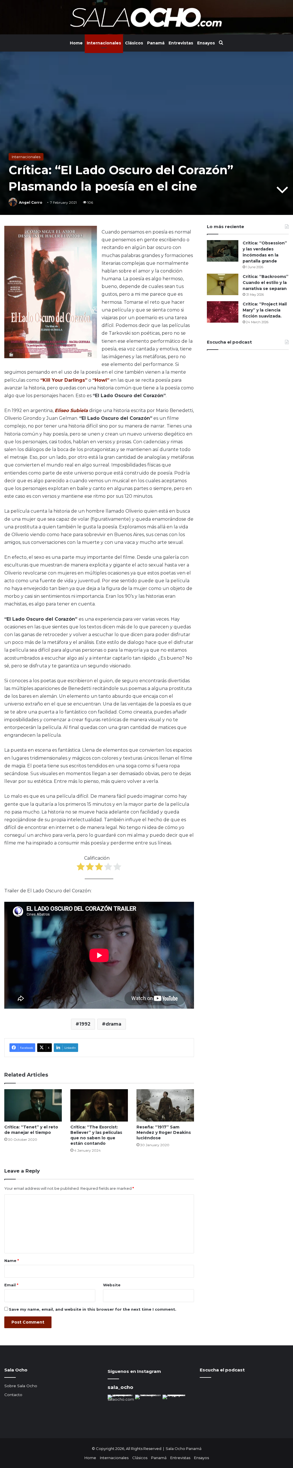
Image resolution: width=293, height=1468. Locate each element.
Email (11, 1285)
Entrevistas (181, 43)
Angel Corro (30, 202)
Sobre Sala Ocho (20, 1385)
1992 (84, 1024)
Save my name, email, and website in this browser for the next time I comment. (92, 1309)
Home (76, 43)
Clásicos (134, 43)
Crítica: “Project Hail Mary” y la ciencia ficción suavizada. (265, 310)
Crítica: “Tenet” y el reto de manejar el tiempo (31, 1129)
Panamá (156, 43)
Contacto (13, 1394)
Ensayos (206, 43)
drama (113, 1024)
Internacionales (104, 43)
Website (111, 1285)
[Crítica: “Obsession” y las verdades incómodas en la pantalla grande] (222, 251)
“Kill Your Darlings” (63, 380)
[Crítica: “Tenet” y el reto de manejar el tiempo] (33, 1105)
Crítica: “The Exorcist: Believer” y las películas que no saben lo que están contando (96, 1135)
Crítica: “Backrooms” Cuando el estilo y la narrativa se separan (265, 282)
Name (11, 1260)
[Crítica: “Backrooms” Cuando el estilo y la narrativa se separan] (222, 284)
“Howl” (100, 380)
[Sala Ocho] (146, 17)
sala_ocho (120, 1387)
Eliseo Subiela (71, 410)
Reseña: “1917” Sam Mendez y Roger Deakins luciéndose (163, 1132)
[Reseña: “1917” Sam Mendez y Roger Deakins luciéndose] (165, 1105)
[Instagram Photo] (121, 1408)
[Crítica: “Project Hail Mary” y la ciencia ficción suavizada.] (222, 312)
